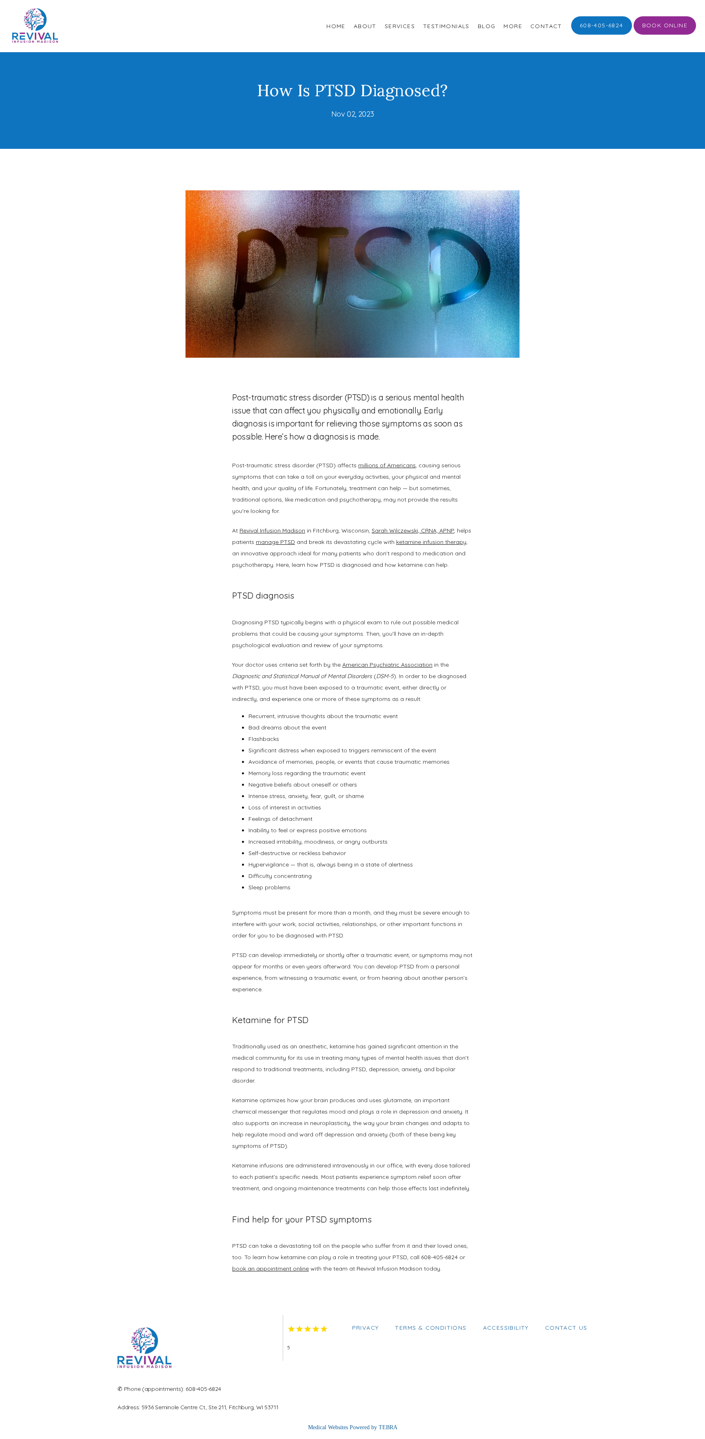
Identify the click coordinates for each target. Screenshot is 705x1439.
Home (336, 26)
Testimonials (446, 26)
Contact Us (566, 1327)
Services (400, 26)
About (365, 26)
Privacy (365, 1327)
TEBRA (388, 1427)
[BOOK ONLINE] (665, 34)
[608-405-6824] (601, 34)
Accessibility (506, 1327)
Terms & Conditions (430, 1327)
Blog (487, 26)
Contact (546, 26)
